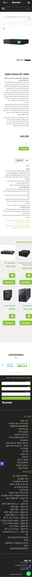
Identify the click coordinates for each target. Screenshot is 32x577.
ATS (26, 540)
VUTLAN (24, 489)
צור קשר (24, 420)
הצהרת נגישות (21, 434)
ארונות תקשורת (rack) (16, 542)
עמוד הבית (28, 17)
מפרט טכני (26, 282)
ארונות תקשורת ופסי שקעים (14, 495)
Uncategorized (19, 548)
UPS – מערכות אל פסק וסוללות (17, 447)
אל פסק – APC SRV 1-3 (17, 514)
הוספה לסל (23, 149)
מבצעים (24, 440)
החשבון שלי (22, 462)
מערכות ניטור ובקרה (18, 423)
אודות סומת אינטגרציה (17, 442)
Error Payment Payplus (19, 427)
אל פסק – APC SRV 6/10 (16, 512)
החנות (25, 456)
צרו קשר (24, 454)
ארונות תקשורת (20, 481)
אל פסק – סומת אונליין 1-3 (15, 523)
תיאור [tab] (27, 160)
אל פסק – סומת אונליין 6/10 (14, 520)
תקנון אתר (23, 431)
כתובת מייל (27, 392)
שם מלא (28, 381)
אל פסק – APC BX (19, 506)
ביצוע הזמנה (22, 465)
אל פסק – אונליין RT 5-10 (15, 517)
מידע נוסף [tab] (19, 160)
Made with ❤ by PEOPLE (16, 574)
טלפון (29, 386)
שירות (25, 451)
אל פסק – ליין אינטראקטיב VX (15, 533)
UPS (24, 17)
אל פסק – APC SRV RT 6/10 (17, 499)
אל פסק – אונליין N (19, 526)
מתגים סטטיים (21, 487)
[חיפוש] (3, 8)
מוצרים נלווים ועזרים (18, 537)
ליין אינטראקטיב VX (18, 437)
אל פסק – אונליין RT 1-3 (16, 528)
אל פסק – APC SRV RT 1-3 (15, 503)
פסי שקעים (23, 478)
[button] (2, 464)
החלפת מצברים (20, 475)
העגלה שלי (23, 468)
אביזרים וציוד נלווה (19, 484)
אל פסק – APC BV (19, 509)
